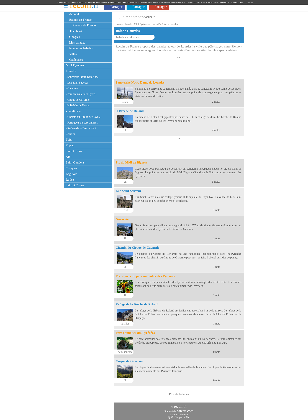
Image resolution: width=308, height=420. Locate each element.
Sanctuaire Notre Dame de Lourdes (140, 82)
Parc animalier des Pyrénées (135, 333)
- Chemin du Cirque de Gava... (83, 116)
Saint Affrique (75, 185)
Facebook (75, 31)
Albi (68, 157)
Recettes (184, 414)
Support (179, 417)
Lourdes (71, 71)
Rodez (70, 179)
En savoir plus (237, 2)
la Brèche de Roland (130, 111)
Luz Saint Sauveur (128, 191)
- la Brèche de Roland (78, 105)
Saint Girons (74, 151)
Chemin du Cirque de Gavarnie (137, 247)
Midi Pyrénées (75, 65)
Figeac (70, 145)
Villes (72, 54)
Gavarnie (122, 219)
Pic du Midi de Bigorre (131, 162)
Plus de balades (179, 394)
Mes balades (76, 42)
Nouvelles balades (80, 48)
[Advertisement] (179, 67)
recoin (84, 5)
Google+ (74, 37)
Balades (174, 414)
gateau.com (185, 411)
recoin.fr (180, 406)
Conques (71, 168)
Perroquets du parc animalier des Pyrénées (145, 276)
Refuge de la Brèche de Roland (137, 304)
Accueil (73, 14)
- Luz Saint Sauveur (77, 82)
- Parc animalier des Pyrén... (81, 93)
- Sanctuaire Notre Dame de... (82, 76)
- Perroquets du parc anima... (82, 122)
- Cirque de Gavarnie (77, 99)
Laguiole (71, 174)
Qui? (170, 417)
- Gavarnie (72, 88)
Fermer (250, 2)
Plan (188, 417)
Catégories (75, 59)
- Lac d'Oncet (73, 111)
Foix (69, 139)
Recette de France (84, 25)
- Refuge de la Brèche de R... (82, 128)
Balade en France (80, 19)
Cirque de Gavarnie (129, 361)
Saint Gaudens (75, 162)
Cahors (70, 134)
